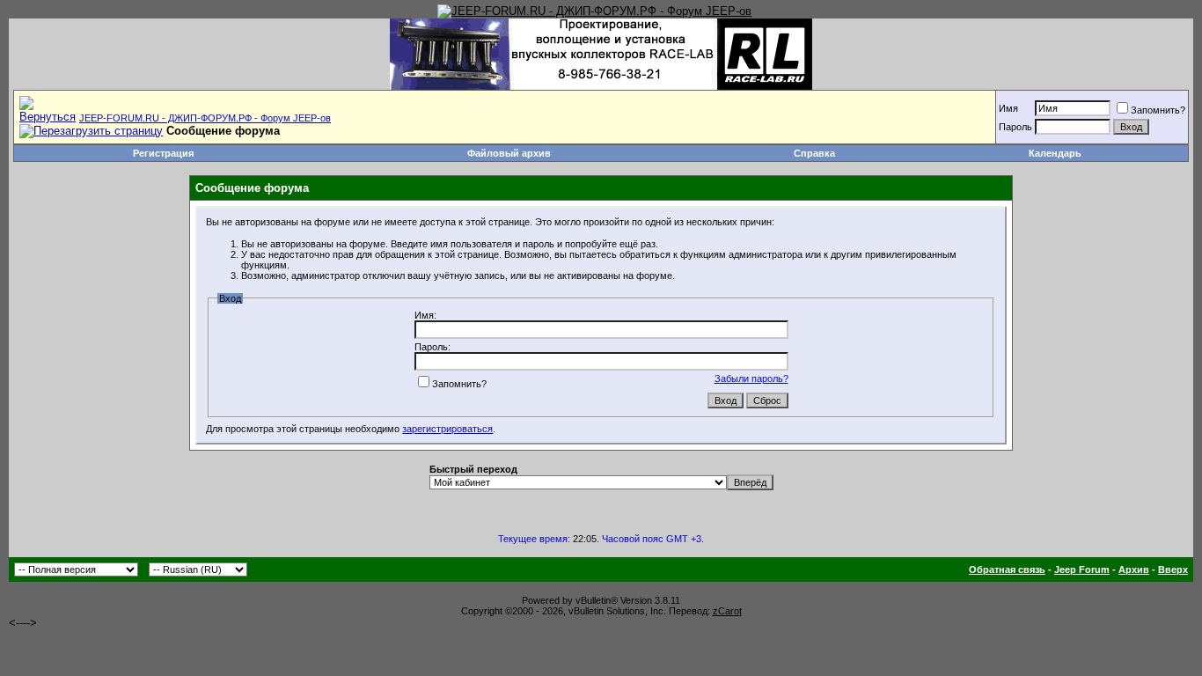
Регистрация (163, 153)
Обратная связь (1007, 569)
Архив (1133, 569)
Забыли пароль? (751, 378)
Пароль (1015, 126)
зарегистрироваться (447, 428)
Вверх (1173, 569)
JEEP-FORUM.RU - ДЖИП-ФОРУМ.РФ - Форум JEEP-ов (205, 118)
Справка (814, 153)
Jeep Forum (1082, 569)
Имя (1008, 108)
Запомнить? (1158, 110)
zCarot (727, 611)
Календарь (1055, 153)
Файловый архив (509, 153)
